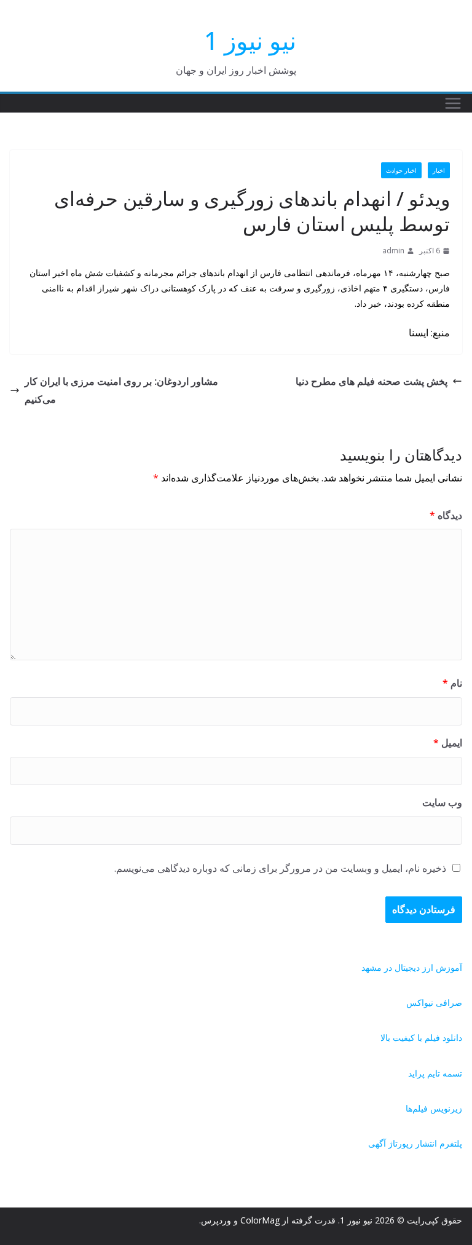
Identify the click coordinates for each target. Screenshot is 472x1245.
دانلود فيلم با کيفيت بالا (421, 1037)
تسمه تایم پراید (435, 1073)
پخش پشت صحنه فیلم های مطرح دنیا (371, 381)
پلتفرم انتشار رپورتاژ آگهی (415, 1143)
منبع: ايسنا (429, 332)
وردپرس (216, 1220)
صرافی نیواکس (434, 1002)
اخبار (439, 170)
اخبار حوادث (401, 170)
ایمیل (447, 742)
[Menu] (453, 103)
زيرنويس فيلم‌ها (434, 1108)
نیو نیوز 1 (250, 40)
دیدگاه (446, 515)
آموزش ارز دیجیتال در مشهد (411, 967)
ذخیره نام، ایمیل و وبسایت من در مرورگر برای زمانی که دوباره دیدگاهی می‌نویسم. (280, 868)
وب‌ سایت (442, 802)
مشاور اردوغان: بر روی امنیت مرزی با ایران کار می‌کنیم (121, 390)
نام (452, 683)
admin (393, 250)
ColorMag (260, 1220)
